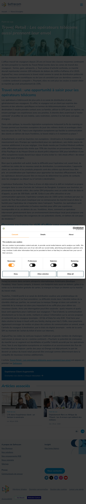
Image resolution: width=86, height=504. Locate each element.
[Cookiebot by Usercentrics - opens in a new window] (74, 228)
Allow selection (43, 274)
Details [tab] (43, 234)
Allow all (70, 274)
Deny (16, 274)
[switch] (32, 265)
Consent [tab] (15, 234)
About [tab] (71, 234)
